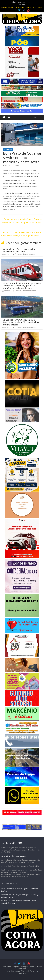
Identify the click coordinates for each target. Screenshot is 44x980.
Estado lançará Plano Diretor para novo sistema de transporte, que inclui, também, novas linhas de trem (21, 285)
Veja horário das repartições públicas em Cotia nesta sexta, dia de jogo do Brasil (21, 234)
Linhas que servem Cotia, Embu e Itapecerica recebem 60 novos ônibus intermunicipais (20, 322)
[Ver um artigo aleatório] (40, 117)
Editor (17, 166)
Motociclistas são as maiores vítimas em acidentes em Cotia (20, 250)
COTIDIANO (8, 149)
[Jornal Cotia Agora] (3, 117)
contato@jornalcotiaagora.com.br (13, 856)
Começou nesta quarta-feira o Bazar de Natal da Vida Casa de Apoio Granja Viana (21, 221)
